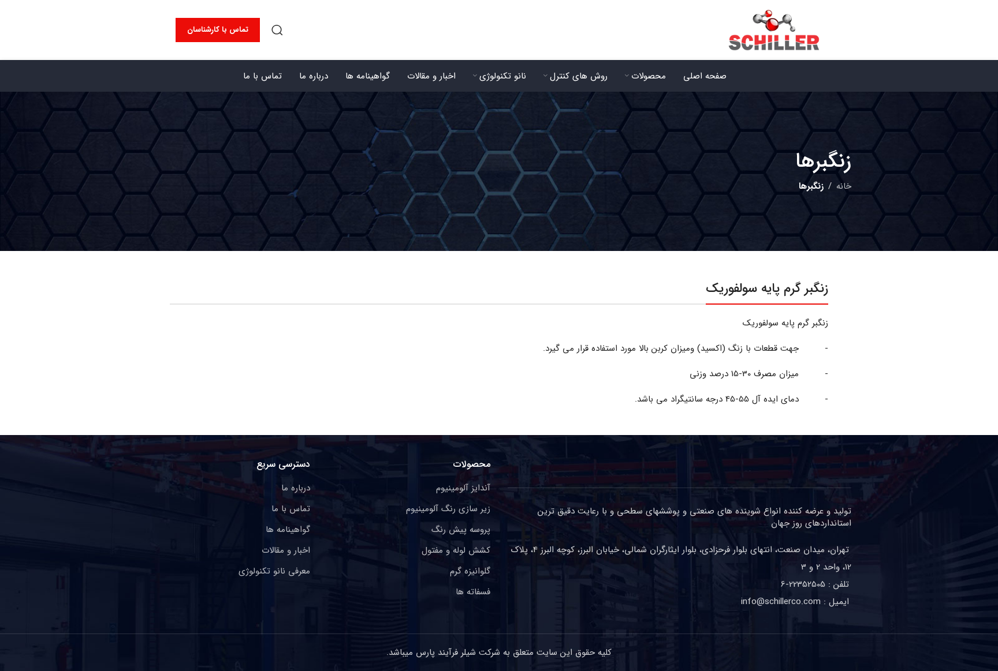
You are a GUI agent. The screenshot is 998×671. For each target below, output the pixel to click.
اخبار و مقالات (286, 550)
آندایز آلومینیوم (463, 488)
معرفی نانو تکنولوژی (274, 571)
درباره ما (295, 488)
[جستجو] (277, 30)
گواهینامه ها (288, 530)
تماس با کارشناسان (217, 30)
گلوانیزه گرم (470, 571)
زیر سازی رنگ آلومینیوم (448, 509)
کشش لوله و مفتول (456, 550)
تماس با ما (290, 509)
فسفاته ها (473, 592)
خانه (843, 186)
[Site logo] (773, 29)
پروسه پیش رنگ (460, 530)
